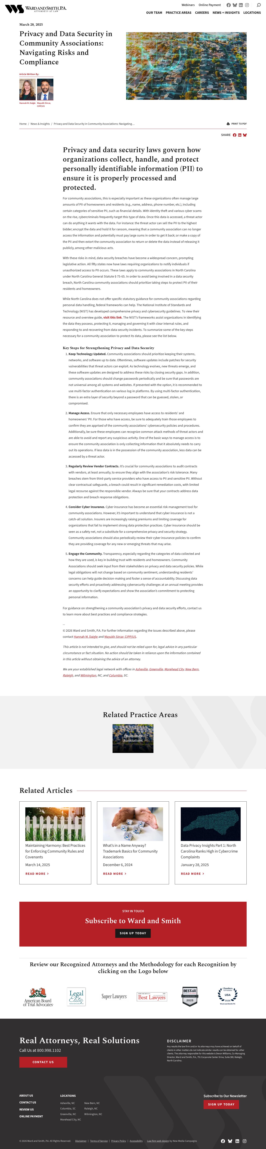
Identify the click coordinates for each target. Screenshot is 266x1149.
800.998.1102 (49, 1050)
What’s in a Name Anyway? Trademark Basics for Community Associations (130, 851)
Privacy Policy (118, 1141)
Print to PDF (239, 124)
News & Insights (40, 124)
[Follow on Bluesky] (235, 5)
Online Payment (210, 5)
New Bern (192, 669)
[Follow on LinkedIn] (241, 5)
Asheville (141, 669)
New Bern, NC (92, 1103)
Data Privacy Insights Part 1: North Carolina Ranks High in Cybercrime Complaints (209, 851)
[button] (259, 5)
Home (23, 124)
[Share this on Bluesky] (245, 135)
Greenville (156, 669)
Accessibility (136, 1141)
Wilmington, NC (93, 1114)
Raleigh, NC (91, 1108)
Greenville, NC (68, 1114)
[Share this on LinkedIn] (240, 135)
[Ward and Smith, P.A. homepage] (36, 9)
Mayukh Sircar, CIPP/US (44, 105)
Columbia (115, 675)
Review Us (26, 1109)
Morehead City (174, 669)
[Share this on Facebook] (235, 135)
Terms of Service (99, 1141)
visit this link (112, 317)
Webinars (188, 5)
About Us (26, 1096)
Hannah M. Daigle (27, 103)
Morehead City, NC (70, 1120)
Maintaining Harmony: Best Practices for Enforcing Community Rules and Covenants (55, 851)
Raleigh (68, 675)
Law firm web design (158, 1141)
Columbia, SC (68, 1108)
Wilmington (88, 675)
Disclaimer (80, 1141)
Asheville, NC (67, 1103)
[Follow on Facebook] (229, 5)
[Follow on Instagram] (247, 5)
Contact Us (43, 1062)
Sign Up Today (133, 933)
